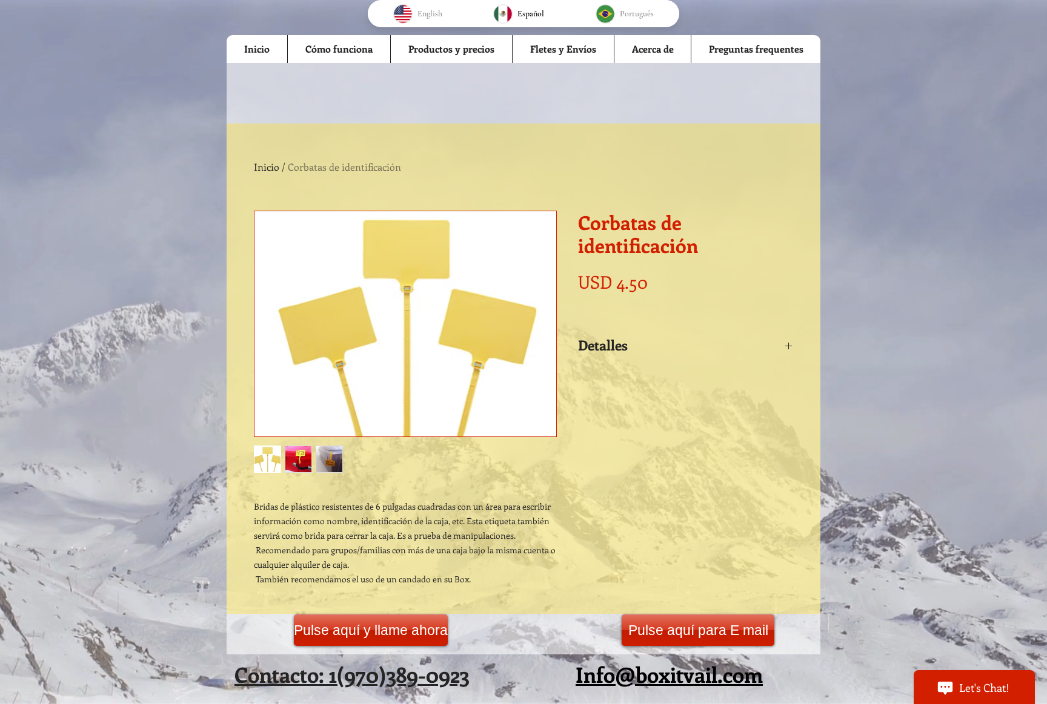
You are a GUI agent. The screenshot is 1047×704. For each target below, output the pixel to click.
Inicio (266, 166)
